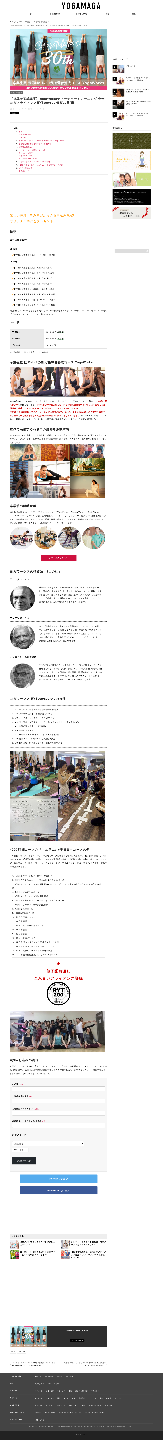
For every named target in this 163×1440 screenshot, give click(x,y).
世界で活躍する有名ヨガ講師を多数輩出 (35, 144)
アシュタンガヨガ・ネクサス (94, 1413)
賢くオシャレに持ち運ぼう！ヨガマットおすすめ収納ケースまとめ (37, 1253)
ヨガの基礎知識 (15, 1376)
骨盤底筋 (82, 1398)
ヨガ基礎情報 (55, 14)
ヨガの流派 (69, 1376)
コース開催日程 (25, 135)
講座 (108, 14)
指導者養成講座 (16, 93)
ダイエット (39, 1391)
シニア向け (118, 1398)
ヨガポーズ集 (49, 1376)
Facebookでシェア (58, 1190)
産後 (101, 1398)
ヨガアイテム (14, 1405)
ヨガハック (14, 1398)
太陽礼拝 (38, 1376)
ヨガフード (109, 1405)
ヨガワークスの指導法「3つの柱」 (33, 150)
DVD (77, 1405)
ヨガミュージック (95, 1405)
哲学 (11, 1383)
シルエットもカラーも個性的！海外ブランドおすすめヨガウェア (88, 1243)
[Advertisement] (58, 194)
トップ (29, 14)
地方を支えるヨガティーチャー (70, 1413)
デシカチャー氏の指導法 (28, 158)
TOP (17, 22)
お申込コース (24, 171)
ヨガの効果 (14, 1390)
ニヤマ (56, 1384)
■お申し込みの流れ (26, 168)
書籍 (70, 1405)
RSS (13, 1351)
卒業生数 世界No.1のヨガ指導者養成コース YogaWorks (42, 140)
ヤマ (49, 1384)
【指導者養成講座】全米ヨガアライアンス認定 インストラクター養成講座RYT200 (88, 1254)
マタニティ (95, 1391)
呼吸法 (59, 1376)
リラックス (61, 1391)
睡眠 (70, 1391)
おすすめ (21, 1351)
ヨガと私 (38, 1413)
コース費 (22, 137)
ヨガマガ (84, 1434)
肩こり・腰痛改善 (81, 1391)
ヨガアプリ (61, 1405)
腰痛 (73, 1398)
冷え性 (108, 1398)
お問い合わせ (39, 1420)
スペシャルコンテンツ (18, 1412)
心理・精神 (50, 1391)
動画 (83, 1405)
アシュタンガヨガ (26, 153)
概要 (20, 131)
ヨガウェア (50, 1405)
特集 (134, 14)
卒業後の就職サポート (28, 147)
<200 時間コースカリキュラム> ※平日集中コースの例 (41, 165)
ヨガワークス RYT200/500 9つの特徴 (34, 161)
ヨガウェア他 (81, 14)
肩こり (66, 1398)
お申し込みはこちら (58, 558)
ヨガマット (39, 1405)
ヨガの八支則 (39, 1384)
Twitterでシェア (58, 1178)
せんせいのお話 (50, 1413)
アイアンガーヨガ (26, 156)
